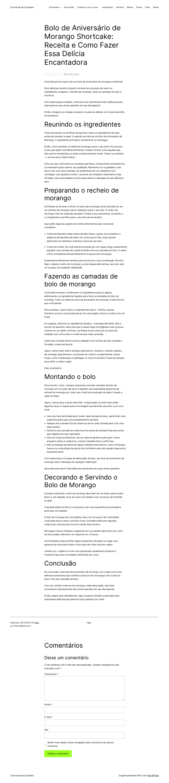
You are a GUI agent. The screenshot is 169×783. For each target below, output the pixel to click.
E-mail (48, 717)
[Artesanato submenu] (60, 7)
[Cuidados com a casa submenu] (98, 7)
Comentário (51, 674)
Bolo (37, 622)
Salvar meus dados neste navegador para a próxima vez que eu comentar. (80, 744)
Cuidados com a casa (87, 7)
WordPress (153, 775)
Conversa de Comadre (22, 7)
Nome (48, 704)
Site (46, 730)
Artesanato (54, 7)
